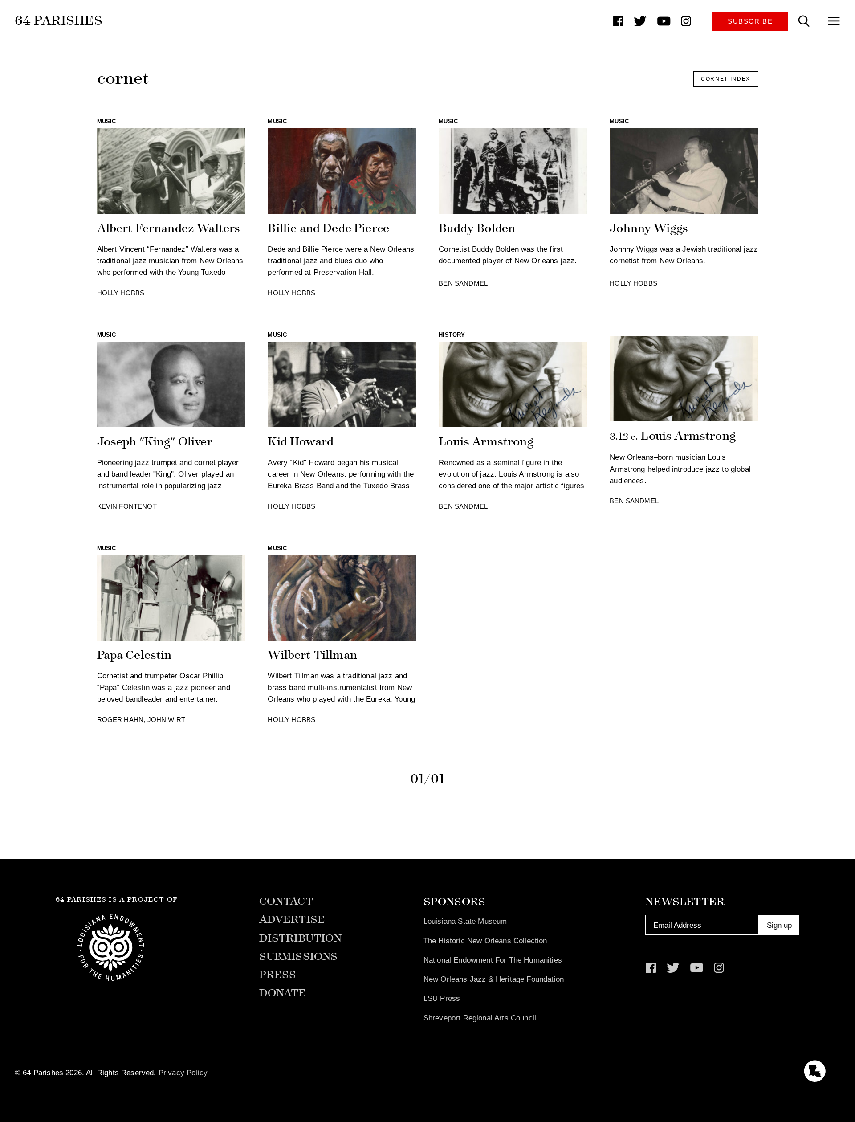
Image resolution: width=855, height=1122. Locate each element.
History (452, 334)
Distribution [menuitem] (300, 938)
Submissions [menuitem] (298, 956)
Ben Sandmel (463, 283)
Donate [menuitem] (282, 993)
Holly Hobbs (121, 293)
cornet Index (725, 79)
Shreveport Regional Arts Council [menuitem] (479, 1018)
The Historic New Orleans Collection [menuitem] (485, 941)
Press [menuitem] (278, 974)
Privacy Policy (183, 1073)
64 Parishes (58, 20)
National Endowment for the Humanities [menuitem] (492, 960)
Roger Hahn (120, 719)
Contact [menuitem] (286, 901)
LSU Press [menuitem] (441, 998)
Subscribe (750, 21)
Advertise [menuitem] (292, 919)
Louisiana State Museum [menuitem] (465, 921)
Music (106, 121)
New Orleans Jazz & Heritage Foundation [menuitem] (493, 979)
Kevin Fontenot (127, 506)
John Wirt (166, 719)
